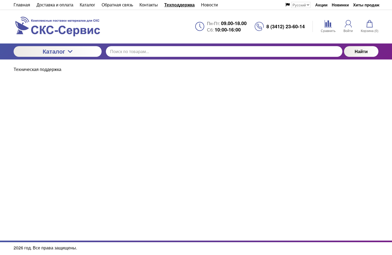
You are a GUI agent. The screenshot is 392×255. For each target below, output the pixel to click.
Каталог (54, 51)
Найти (361, 51)
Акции (321, 5)
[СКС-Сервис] (58, 27)
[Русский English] (298, 5)
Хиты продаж (366, 5)
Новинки (340, 5)
